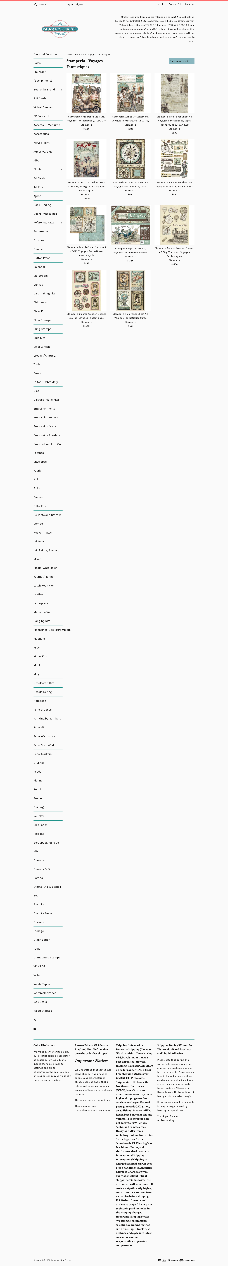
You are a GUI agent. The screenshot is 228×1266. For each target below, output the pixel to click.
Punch (38, 789)
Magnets (39, 638)
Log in (69, 4)
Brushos (39, 240)
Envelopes (40, 461)
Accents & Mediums (47, 125)
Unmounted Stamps (47, 957)
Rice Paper (40, 825)
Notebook (40, 701)
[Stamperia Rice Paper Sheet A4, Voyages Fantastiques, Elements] (174, 159)
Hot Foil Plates (43, 532)
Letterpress (41, 603)
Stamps (39, 860)
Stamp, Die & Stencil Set (47, 891)
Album (38, 160)
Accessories (41, 134)
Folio (37, 488)
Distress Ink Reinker (46, 399)
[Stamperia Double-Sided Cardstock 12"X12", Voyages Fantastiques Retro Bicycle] (86, 224)
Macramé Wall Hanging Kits (43, 616)
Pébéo (37, 771)
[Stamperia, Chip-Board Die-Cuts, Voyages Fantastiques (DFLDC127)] (86, 93)
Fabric (37, 470)
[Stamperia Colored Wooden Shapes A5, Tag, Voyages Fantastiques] (86, 290)
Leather (38, 594)
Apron (37, 196)
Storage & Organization (42, 935)
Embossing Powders (47, 435)
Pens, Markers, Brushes (43, 758)
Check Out (189, 4)
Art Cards (40, 178)
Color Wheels (42, 346)
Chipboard (40, 302)
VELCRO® (40, 966)
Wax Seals (40, 1002)
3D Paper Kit (41, 116)
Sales (37, 63)
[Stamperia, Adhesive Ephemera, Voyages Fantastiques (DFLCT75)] (130, 93)
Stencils (39, 904)
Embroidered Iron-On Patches (47, 448)
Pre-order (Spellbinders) (43, 76)
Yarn (36, 1019)
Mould (38, 665)
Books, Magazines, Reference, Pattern (48, 218)
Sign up (80, 4)
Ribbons (39, 834)
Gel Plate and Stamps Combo (47, 519)
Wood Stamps (43, 1010)
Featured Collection (46, 54)
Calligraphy (41, 275)
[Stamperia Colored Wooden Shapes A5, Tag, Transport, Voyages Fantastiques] (174, 225)
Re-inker (39, 816)
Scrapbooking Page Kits (46, 847)
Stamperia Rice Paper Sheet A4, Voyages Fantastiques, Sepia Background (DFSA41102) (174, 120)
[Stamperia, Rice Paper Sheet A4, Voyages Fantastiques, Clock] (130, 159)
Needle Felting (43, 692)
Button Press (42, 258)
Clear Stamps (42, 320)
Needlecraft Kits (44, 683)
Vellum (38, 975)
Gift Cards (40, 98)
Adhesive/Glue (43, 151)
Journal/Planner (44, 576)
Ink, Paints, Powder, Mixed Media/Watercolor (46, 559)
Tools (37, 948)
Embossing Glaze (45, 426)
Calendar (39, 267)
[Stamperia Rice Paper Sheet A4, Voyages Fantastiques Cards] (130, 290)
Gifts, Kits (40, 506)
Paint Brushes (43, 709)
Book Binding (42, 205)
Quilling (39, 807)
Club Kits (39, 338)
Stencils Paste (43, 913)
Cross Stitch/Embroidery (46, 378)
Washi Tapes (42, 984)
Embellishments (44, 408)
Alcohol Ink (48, 169)
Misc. (37, 647)
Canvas (38, 284)
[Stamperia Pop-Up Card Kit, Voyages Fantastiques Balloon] (130, 225)
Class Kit (39, 311)
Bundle (38, 249)
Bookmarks (41, 231)
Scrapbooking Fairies (61, 1260)
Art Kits (38, 187)
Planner (38, 780)
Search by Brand (48, 89)
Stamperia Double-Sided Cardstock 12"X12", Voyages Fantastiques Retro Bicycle (86, 251)
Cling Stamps (42, 329)
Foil (36, 479)
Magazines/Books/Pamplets (48, 630)
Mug (36, 674)
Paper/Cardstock (44, 736)
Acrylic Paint (41, 143)
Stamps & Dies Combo (43, 873)
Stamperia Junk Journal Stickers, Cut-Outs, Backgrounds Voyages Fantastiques (86, 186)
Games (38, 497)
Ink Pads (39, 541)
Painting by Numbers (47, 718)
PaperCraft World (45, 745)
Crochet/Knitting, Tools (45, 360)
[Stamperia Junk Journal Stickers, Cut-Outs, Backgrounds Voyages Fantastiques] (86, 159)
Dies (36, 391)
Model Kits (40, 656)
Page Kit (39, 727)
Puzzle (38, 798)
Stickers (39, 922)
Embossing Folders (46, 417)
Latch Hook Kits (44, 585)
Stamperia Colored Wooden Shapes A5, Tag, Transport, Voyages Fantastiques (174, 252)
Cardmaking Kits (44, 293)
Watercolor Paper (45, 993)
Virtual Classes (43, 107)
